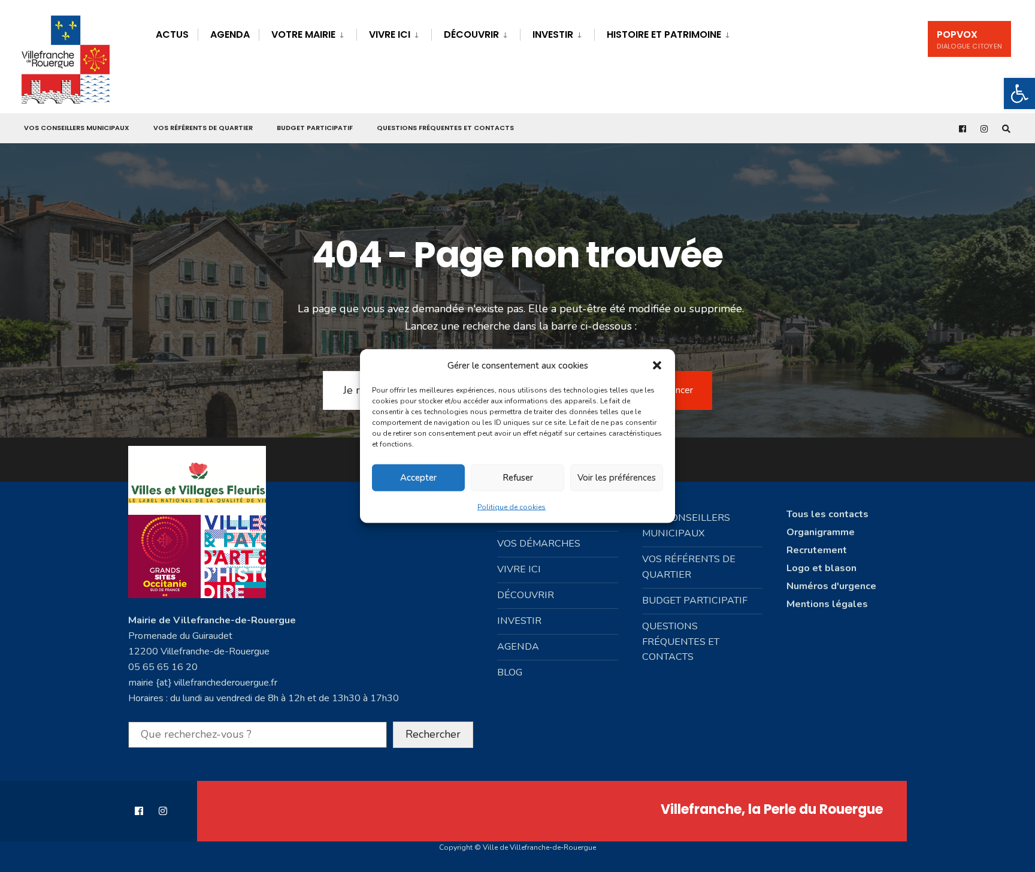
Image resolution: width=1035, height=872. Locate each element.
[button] (1019, 93)
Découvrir (471, 34)
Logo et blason (821, 568)
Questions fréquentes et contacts (445, 127)
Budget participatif (315, 127)
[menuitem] (307, 32)
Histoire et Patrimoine (664, 34)
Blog (509, 672)
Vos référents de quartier (203, 127)
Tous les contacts (827, 514)
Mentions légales (827, 604)
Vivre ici (389, 34)
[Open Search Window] (1006, 128)
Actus (172, 34)
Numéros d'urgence (831, 586)
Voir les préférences (616, 478)
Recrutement (816, 550)
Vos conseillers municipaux (76, 127)
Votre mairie (303, 34)
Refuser (518, 478)
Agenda (230, 34)
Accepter (418, 478)
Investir (552, 34)
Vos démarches (538, 543)
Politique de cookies (511, 506)
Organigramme (820, 532)
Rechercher (433, 734)
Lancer (679, 390)
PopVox (969, 39)
